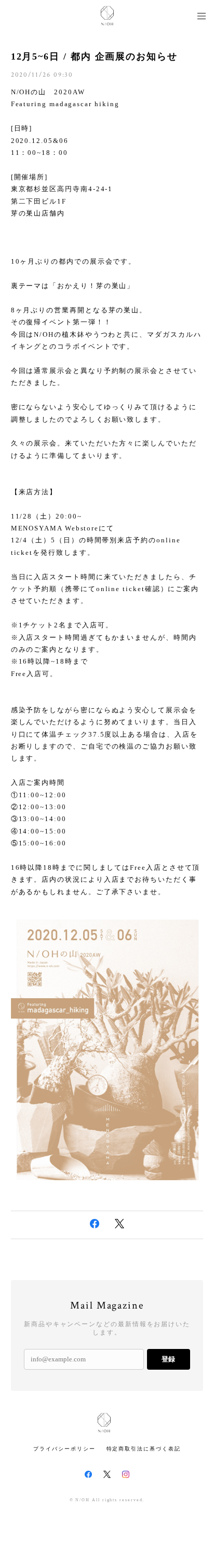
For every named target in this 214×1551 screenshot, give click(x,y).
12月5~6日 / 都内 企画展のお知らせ (94, 56)
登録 (168, 1359)
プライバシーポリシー (64, 1449)
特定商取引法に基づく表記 (143, 1449)
